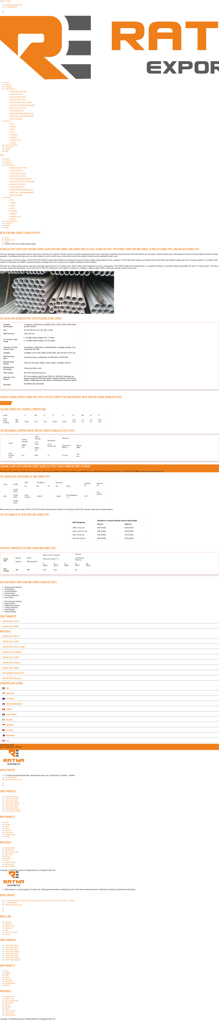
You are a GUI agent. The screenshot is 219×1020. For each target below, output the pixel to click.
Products (8, 121)
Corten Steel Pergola (11, 662)
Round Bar (13, 137)
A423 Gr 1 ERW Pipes (16, 94)
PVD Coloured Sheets (17, 111)
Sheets (12, 132)
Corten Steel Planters (18, 100)
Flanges (13, 126)
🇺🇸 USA (5, 740)
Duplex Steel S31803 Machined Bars (22, 116)
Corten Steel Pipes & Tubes (13, 646)
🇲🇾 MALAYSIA (7, 730)
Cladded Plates (15, 140)
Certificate (8, 87)
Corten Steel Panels (10, 626)
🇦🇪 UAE (5, 688)
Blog (6, 151)
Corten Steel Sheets (10, 636)
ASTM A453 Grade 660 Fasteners (20, 102)
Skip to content (5, 1)
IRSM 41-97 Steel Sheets (18, 108)
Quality (7, 149)
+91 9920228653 (6, 749)
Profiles (13, 143)
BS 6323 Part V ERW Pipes (18, 91)
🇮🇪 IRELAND (7, 719)
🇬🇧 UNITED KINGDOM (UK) (12, 704)
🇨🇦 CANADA (7, 709)
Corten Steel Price (11, 145)
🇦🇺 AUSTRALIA (8, 698)
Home (7, 83)
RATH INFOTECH (63, 870)
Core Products (10, 89)
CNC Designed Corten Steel (13, 673)
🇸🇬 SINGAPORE (8, 693)
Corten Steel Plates (10, 641)
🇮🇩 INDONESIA (8, 725)
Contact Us (9, 147)
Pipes (12, 124)
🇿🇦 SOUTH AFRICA (9, 714)
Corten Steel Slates (10, 621)
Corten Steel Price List (12, 678)
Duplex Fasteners (16, 119)
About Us (8, 85)
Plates (12, 129)
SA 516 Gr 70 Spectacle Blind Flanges (22, 105)
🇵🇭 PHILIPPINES (8, 735)
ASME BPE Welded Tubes (18, 97)
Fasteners (13, 135)
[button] (109, 155)
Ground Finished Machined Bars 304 (21, 113)
